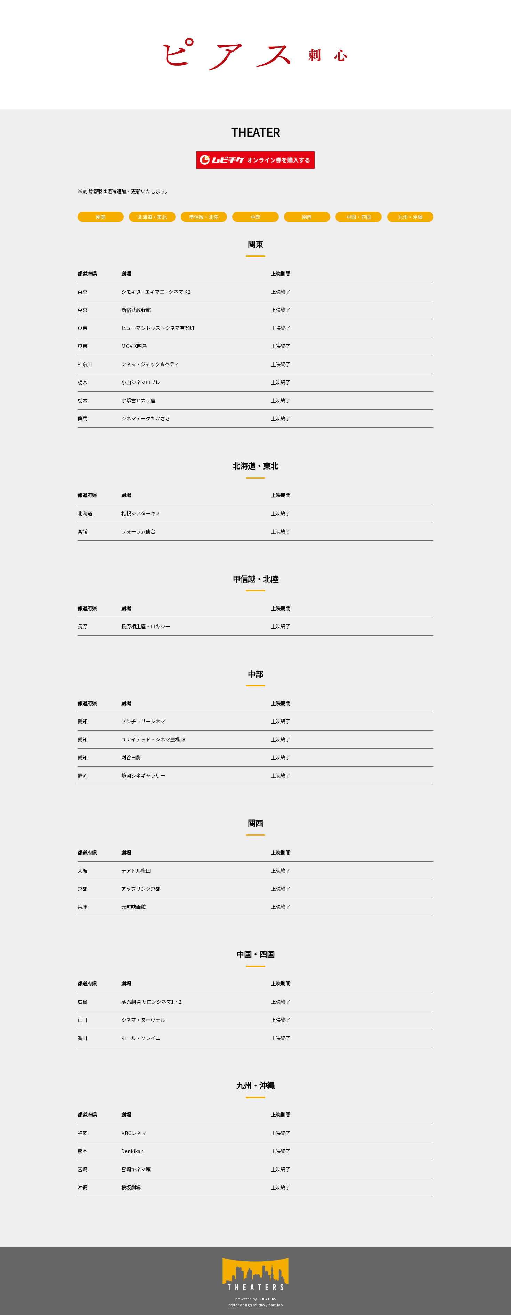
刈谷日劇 (131, 757)
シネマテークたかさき (145, 418)
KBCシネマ (133, 1132)
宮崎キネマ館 (136, 1169)
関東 (101, 216)
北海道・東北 (152, 216)
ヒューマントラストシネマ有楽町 (157, 327)
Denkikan (132, 1151)
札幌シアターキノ (140, 513)
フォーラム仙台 (138, 531)
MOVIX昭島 (134, 345)
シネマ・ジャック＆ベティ (150, 364)
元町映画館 (133, 906)
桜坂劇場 (131, 1187)
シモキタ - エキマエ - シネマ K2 (155, 291)
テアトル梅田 (136, 870)
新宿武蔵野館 (136, 309)
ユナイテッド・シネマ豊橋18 (153, 739)
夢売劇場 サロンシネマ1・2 (151, 1001)
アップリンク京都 (140, 888)
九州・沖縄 (410, 216)
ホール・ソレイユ (140, 1037)
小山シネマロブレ (140, 382)
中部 (255, 216)
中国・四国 (359, 216)
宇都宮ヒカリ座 (138, 400)
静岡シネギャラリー (143, 775)
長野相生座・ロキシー (145, 626)
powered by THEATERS (255, 1298)
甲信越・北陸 (203, 216)
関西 (307, 216)
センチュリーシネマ (143, 721)
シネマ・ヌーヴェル (143, 1019)
